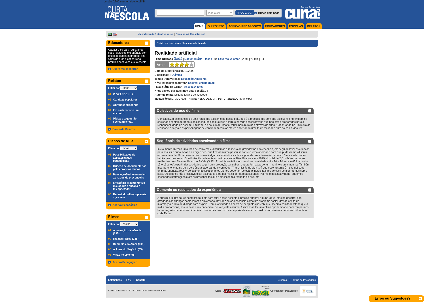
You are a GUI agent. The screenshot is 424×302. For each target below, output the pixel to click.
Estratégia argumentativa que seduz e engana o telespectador (129, 186)
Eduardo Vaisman (229, 59)
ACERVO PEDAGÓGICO (244, 26)
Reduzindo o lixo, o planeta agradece (129, 196)
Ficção (208, 59)
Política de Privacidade (304, 280)
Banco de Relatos (123, 129)
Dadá (178, 59)
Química (177, 74)
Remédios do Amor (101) (128, 244)
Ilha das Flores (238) (125, 238)
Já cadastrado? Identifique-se (155, 34)
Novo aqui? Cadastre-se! (190, 34)
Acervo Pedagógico (124, 205)
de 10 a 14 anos (193, 86)
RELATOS (313, 26)
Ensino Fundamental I (201, 82)
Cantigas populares (125, 99)
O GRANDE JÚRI (123, 94)
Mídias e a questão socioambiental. (124, 120)
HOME (199, 26)
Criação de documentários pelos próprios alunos (129, 168)
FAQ (128, 280)
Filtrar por (114, 88)
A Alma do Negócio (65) (128, 249)
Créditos (282, 280)
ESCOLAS (296, 26)
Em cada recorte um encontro (126, 112)
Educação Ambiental (194, 78)
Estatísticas (115, 280)
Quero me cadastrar (125, 68)
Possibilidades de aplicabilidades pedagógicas (124, 157)
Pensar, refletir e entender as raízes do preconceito (129, 176)
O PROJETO (216, 26)
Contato (141, 280)
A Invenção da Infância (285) (127, 232)
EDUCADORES (275, 26)
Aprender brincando (125, 104)
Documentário (193, 59)
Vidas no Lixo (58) (124, 254)
